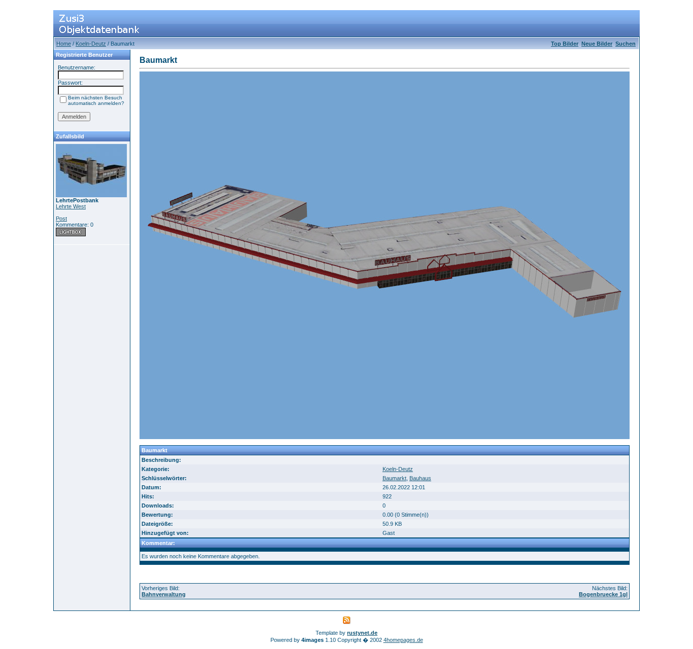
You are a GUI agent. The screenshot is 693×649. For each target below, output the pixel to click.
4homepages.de (403, 640)
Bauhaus (420, 478)
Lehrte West (71, 206)
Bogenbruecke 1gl (603, 594)
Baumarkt (394, 478)
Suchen (625, 44)
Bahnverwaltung (164, 594)
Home (63, 44)
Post (61, 218)
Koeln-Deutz (91, 44)
